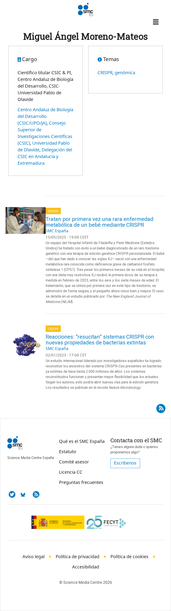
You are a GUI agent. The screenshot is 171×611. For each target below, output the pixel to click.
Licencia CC (70, 472)
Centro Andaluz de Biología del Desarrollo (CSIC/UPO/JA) (45, 116)
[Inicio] (85, 9)
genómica (125, 73)
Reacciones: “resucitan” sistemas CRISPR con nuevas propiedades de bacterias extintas (100, 340)
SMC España (57, 230)
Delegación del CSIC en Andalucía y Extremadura (45, 156)
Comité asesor (74, 462)
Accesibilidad (85, 567)
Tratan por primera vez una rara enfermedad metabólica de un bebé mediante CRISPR (99, 222)
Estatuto (67, 451)
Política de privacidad (77, 556)
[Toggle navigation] (156, 21)
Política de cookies (129, 556)
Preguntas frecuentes (81, 482)
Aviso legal (33, 556)
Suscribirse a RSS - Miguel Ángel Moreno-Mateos (160, 407)
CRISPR (105, 73)
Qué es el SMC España (82, 441)
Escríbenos (125, 463)
